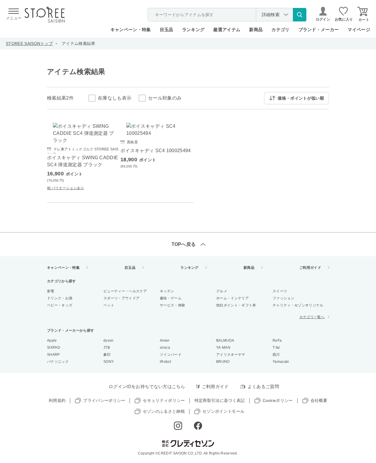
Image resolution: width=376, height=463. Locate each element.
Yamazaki (281, 362)
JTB (106, 347)
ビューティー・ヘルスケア (125, 291)
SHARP (53, 355)
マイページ (359, 29)
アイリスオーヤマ (230, 355)
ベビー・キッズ (59, 305)
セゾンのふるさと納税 (164, 411)
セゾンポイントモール (223, 411)
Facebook (198, 426)
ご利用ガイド (310, 268)
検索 (299, 14)
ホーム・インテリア (232, 298)
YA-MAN (223, 347)
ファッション (283, 298)
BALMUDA (225, 340)
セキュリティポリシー (164, 400)
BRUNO (223, 362)
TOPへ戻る (184, 244)
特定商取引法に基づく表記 (219, 400)
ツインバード (171, 355)
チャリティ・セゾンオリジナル (298, 305)
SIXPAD (53, 347)
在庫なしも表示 (114, 97)
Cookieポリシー (278, 400)
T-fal (276, 347)
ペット (108, 305)
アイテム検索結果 (78, 43)
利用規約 (57, 400)
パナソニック (58, 362)
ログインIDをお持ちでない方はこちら (147, 386)
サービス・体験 (172, 305)
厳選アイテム (226, 29)
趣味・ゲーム (171, 298)
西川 (276, 355)
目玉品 (166, 29)
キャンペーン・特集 (130, 29)
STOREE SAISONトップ (29, 43)
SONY (108, 362)
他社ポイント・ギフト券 (236, 305)
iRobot (165, 362)
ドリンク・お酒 (59, 298)
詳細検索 (271, 14)
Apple (52, 340)
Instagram (178, 426)
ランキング (193, 29)
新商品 (256, 29)
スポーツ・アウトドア (121, 298)
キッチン (167, 291)
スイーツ (280, 291)
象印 (107, 355)
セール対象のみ (165, 97)
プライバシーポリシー (104, 400)
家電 (50, 291)
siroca (165, 347)
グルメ (221, 291)
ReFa (277, 340)
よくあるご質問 (263, 386)
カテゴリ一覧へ (312, 317)
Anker (165, 340)
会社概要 (318, 400)
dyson (108, 340)
